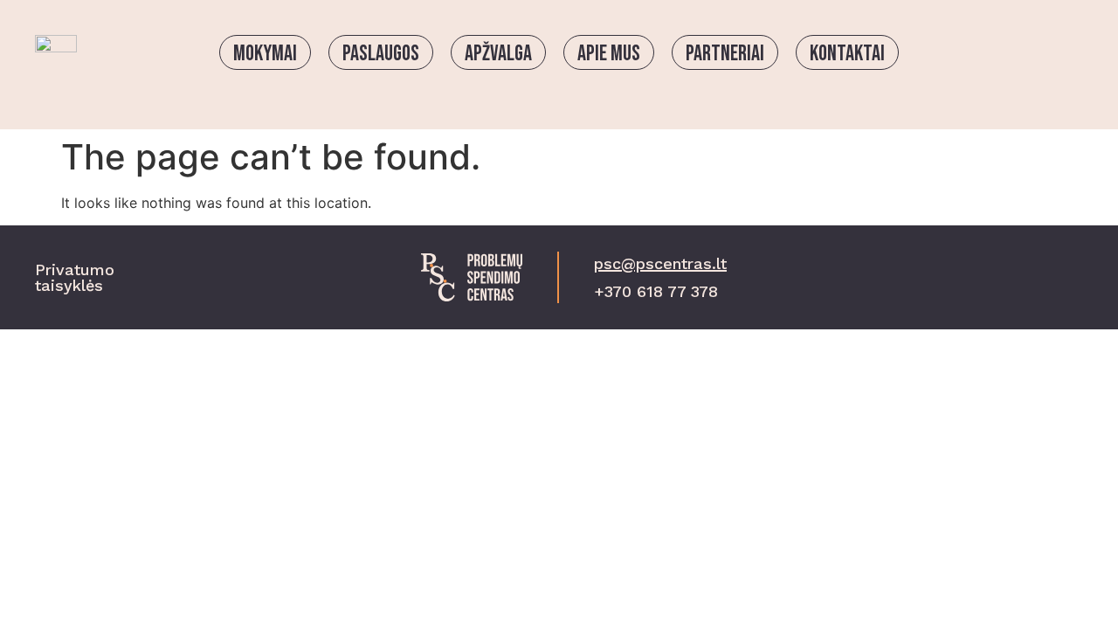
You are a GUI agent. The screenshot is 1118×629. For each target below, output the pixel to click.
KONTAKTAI (847, 53)
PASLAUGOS (380, 53)
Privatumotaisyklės (74, 277)
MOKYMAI (265, 53)
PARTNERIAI (725, 53)
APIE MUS (608, 53)
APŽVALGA (498, 53)
